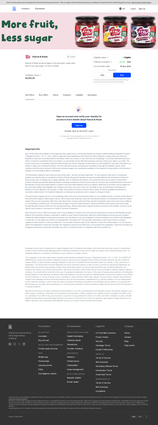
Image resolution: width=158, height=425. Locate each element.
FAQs (40, 369)
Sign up (79, 125)
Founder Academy (75, 348)
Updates (79, 95)
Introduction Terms (104, 370)
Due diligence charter (47, 373)
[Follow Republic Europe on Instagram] (14, 343)
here (75, 163)
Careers (127, 337)
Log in (91, 131)
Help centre (129, 345)
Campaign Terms (103, 345)
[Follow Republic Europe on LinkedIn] (24, 343)
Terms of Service (103, 358)
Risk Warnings (50, 182)
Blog (126, 341)
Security (99, 341)
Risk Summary (102, 362)
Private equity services (47, 348)
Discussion (92, 95)
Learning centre (45, 365)
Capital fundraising (75, 336)
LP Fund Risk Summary (106, 333)
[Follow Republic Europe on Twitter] (19, 343)
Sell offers (29, 95)
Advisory (71, 357)
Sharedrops (72, 344)
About (55, 95)
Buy (122, 75)
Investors (25, 8)
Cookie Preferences (104, 349)
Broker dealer (73, 382)
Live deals (42, 336)
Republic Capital (74, 378)
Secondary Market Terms (107, 366)
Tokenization (72, 365)
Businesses (40, 8)
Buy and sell (43, 340)
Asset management (75, 369)
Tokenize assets (74, 340)
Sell (102, 75)
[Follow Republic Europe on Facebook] (10, 343)
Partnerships (43, 361)
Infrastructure (73, 361)
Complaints (100, 391)
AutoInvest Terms (103, 374)
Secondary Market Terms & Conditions (83, 185)
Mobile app (43, 357)
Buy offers (43, 95)
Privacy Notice (102, 337)
